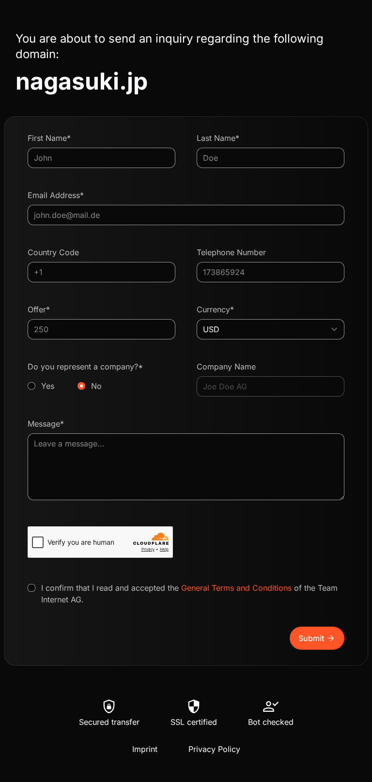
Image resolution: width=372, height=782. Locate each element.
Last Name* (218, 138)
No (96, 386)
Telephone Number (231, 252)
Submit (317, 638)
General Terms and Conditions (236, 588)
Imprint (144, 749)
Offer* (39, 309)
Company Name (226, 366)
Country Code (53, 252)
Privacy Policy (214, 749)
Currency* (215, 309)
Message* (46, 424)
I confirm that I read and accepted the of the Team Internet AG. (189, 593)
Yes (47, 386)
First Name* (49, 138)
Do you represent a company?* (85, 376)
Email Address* (56, 195)
